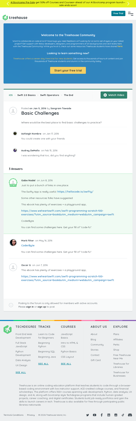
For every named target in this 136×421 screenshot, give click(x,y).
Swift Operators (49, 95)
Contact (95, 355)
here (120, 46)
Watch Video (116, 95)
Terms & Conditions (13, 415)
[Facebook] (101, 415)
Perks (116, 344)
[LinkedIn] (108, 415)
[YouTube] (94, 415)
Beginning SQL (46, 351)
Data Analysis (23, 360)
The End (68, 95)
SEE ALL (21, 372)
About (94, 334)
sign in (30, 306)
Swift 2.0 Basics (26, 95)
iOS (11, 95)
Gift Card (96, 360)
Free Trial (118, 13)
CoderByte (28, 245)
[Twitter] (87, 415)
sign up (42, 306)
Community (97, 344)
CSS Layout (67, 356)
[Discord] (130, 415)
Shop (116, 349)
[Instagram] (115, 415)
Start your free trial (68, 70)
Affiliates (118, 339)
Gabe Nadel (28, 180)
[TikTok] (122, 415)
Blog (93, 339)
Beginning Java (47, 356)
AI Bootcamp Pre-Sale (23, 2)
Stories (94, 349)
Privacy (31, 415)
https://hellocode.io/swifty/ (75, 191)
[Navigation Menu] (130, 13)
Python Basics (68, 351)
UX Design (21, 365)
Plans (116, 334)
